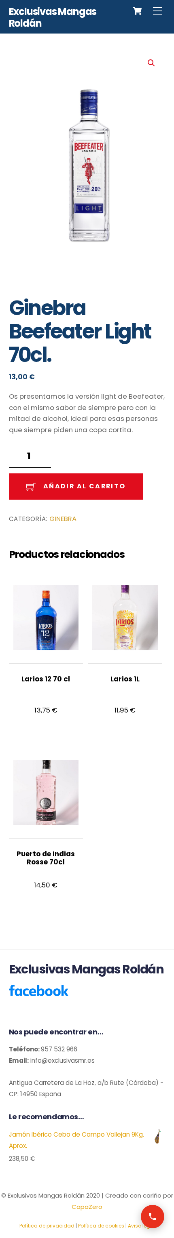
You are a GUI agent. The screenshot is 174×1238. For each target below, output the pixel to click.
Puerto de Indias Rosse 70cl (46, 858)
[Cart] (137, 11)
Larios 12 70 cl (45, 679)
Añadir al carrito (84, 486)
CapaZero (87, 1206)
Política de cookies (101, 1225)
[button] (151, 63)
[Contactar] (152, 1216)
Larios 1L (125, 679)
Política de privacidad (46, 1225)
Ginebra (62, 518)
